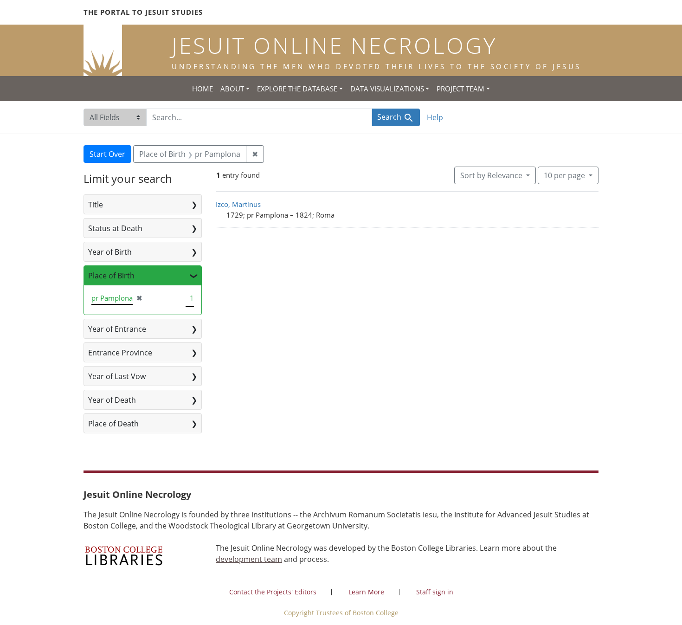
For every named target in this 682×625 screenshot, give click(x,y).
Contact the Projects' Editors (272, 591)
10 (564, 175)
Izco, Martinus (238, 204)
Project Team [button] (460, 88)
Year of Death (112, 400)
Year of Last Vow (117, 376)
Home (202, 88)
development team (249, 559)
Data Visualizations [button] (387, 88)
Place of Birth (111, 276)
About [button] (232, 88)
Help (435, 117)
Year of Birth (110, 252)
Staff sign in (434, 591)
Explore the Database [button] (297, 88)
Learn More (366, 591)
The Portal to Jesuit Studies (143, 12)
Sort (491, 175)
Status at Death (115, 228)
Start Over (107, 154)
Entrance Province (120, 353)
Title (95, 205)
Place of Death (113, 424)
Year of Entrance (117, 329)
